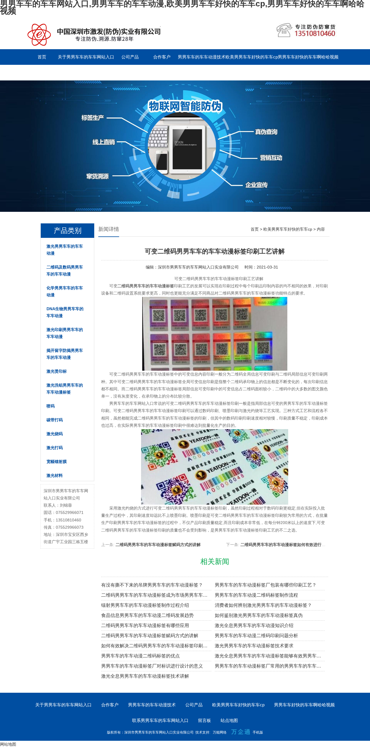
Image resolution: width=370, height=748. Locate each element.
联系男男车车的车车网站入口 (54, 72)
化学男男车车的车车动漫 (65, 291)
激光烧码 (55, 433)
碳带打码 (55, 420)
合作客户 (162, 56)
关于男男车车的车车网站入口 (86, 56)
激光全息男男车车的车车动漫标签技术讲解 (145, 676)
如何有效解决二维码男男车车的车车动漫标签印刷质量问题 (156, 645)
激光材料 (55, 475)
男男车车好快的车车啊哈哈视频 (308, 56)
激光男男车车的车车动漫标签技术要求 (254, 645)
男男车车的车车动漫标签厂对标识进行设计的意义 (152, 666)
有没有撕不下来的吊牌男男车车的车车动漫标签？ (152, 584)
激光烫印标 (57, 371)
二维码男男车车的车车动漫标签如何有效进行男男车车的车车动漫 (299, 544)
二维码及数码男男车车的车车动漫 (65, 270)
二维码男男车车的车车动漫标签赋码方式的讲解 (158, 544)
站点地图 (229, 720)
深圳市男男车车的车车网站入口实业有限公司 (198, 267)
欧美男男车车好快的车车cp (251, 56)
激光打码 (55, 447)
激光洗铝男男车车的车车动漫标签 (65, 388)
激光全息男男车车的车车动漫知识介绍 (254, 625)
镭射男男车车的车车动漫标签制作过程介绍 (145, 605)
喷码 (51, 406)
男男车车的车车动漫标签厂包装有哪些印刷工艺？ (266, 584)
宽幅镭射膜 (57, 461)
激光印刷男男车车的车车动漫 (65, 333)
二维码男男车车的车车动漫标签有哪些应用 (145, 625)
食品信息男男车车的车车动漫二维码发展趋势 (147, 615)
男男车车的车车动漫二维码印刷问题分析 (256, 635)
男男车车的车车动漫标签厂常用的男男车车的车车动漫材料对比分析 (270, 666)
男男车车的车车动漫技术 (201, 56)
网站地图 (8, 744)
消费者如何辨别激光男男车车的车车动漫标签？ (263, 605)
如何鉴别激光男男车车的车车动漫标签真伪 (259, 615)
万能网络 (220, 732)
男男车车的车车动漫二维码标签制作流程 (256, 595)
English (130, 72)
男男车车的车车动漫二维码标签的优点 (140, 655)
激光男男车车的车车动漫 (65, 250)
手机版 (258, 732)
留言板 (98, 72)
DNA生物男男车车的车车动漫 (65, 312)
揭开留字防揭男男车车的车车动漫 (65, 354)
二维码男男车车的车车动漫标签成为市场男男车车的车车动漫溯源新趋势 (156, 595)
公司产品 (130, 56)
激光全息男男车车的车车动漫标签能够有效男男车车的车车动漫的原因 (270, 655)
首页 (42, 56)
